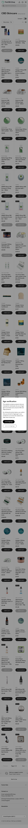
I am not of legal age (10, 426)
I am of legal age (9, 421)
